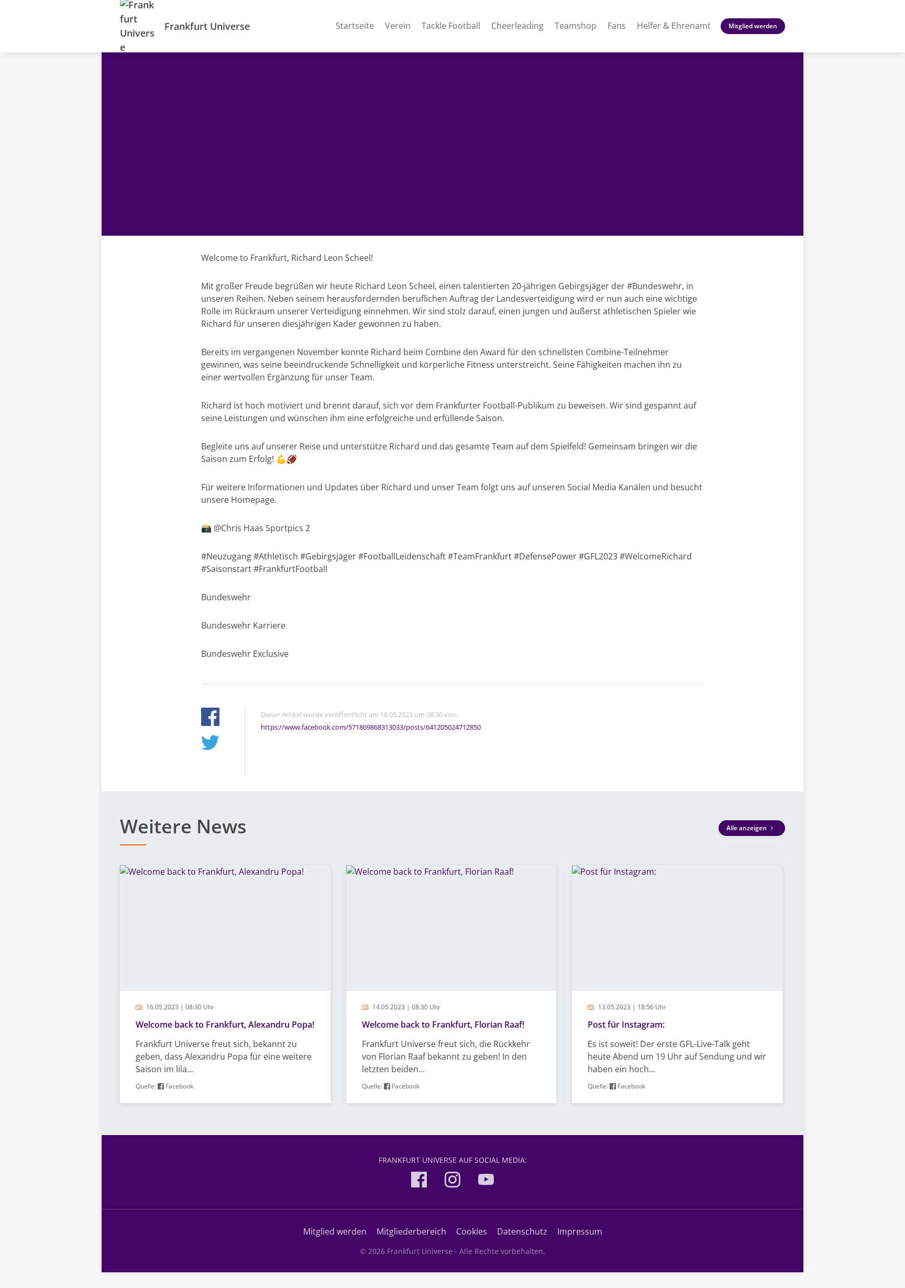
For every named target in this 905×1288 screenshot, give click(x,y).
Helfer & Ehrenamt (674, 25)
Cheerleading (517, 25)
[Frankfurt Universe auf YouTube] (486, 1181)
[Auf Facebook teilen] (210, 718)
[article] (225, 984)
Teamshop (576, 25)
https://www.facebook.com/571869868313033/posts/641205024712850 (371, 727)
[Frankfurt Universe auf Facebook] (419, 1181)
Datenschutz (522, 1231)
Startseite (355, 25)
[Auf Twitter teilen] (210, 744)
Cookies (471, 1231)
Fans (617, 25)
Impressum (579, 1231)
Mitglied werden (753, 25)
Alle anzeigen (747, 827)
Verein (398, 25)
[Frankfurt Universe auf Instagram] (452, 1181)
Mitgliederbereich (411, 1231)
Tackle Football (451, 25)
